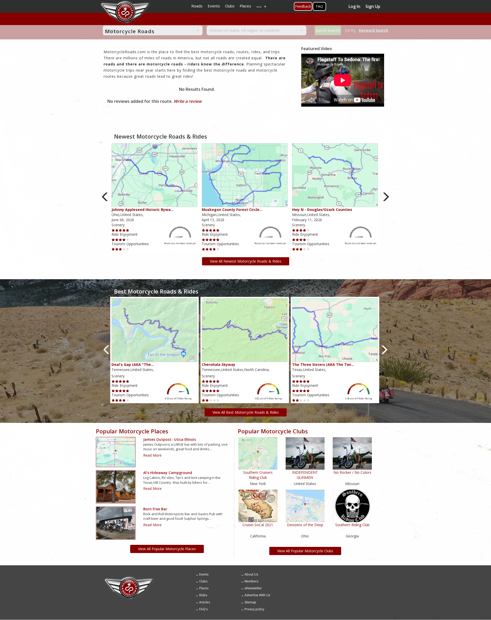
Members (251, 581)
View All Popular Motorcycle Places (167, 548)
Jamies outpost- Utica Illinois (169, 439)
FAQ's (203, 609)
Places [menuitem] (245, 5)
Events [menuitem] (214, 5)
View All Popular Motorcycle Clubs (305, 550)
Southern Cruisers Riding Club (258, 475)
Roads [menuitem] (197, 5)
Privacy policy (254, 609)
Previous (105, 196)
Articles (204, 602)
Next (386, 196)
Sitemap (250, 602)
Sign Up (372, 6)
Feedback (303, 6)
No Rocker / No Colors (352, 472)
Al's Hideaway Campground (167, 472)
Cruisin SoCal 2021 (257, 524)
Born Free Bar (155, 508)
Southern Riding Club (352, 524)
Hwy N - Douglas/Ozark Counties (322, 209)
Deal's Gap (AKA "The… (132, 364)
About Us (251, 574)
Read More (152, 455)
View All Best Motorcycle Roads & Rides (246, 412)
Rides (203, 595)
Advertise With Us (257, 595)
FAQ (319, 6)
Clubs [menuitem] (230, 5)
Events (203, 574)
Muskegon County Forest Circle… (232, 209)
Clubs (203, 581)
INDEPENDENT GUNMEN (305, 475)
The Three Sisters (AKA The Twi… (323, 364)
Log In (354, 6)
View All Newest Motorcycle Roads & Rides (245, 261)
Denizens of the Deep (305, 524)
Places (203, 588)
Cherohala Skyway (218, 364)
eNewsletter (253, 588)
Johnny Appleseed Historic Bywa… (142, 209)
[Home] (129, 578)
